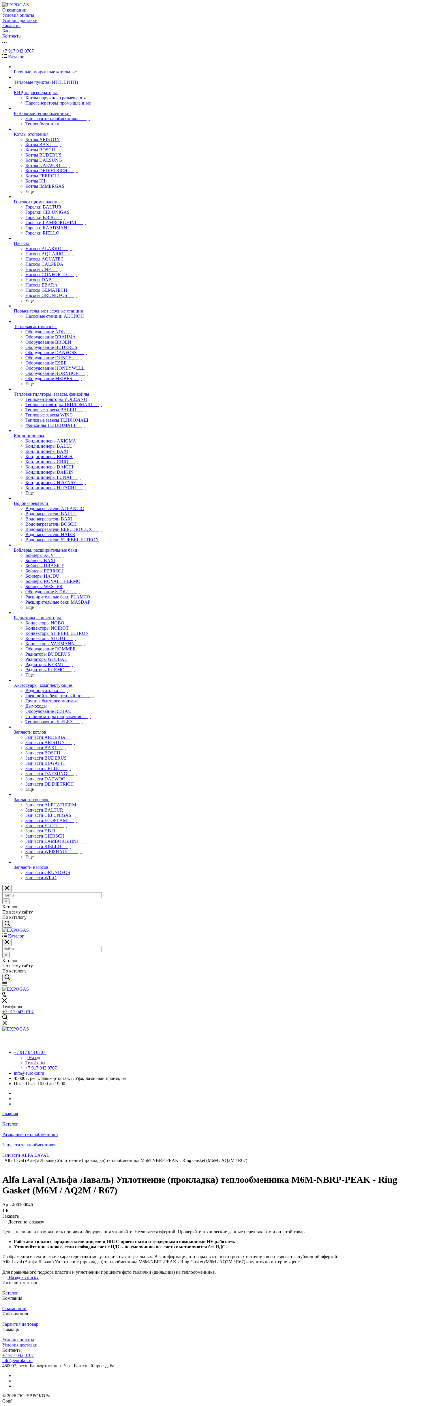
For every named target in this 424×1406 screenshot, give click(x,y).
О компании (14, 1308)
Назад (33, 1057)
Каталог (10, 1292)
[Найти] (7, 924)
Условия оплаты (18, 1339)
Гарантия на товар (20, 1324)
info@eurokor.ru (29, 1073)
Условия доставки (19, 1344)
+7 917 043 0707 (18, 51)
